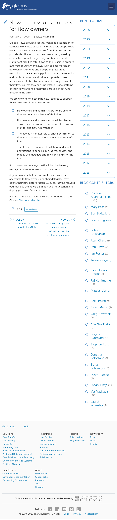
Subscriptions (77, 437)
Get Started (8, 426)
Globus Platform (10, 474)
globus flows (31, 209)
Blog (92, 437)
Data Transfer (9, 437)
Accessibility (91, 514)
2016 (86, 125)
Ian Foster (99, 253)
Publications (46, 457)
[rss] (78, 509)
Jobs (37, 484)
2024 (86, 49)
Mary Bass (99, 207)
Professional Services (51, 454)
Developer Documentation (16, 477)
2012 (86, 163)
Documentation (48, 444)
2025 (86, 39)
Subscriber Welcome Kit (52, 451)
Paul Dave (99, 247)
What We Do (41, 474)
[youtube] (64, 509)
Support (44, 447)
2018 (86, 106)
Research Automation (13, 451)
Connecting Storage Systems (17, 461)
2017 (86, 115)
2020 (86, 87)
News (93, 441)
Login (26, 426)
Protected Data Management (17, 454)
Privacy (77, 514)
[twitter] (50, 509)
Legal (66, 514)
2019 (86, 96)
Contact (39, 487)
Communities (47, 441)
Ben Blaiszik (100, 213)
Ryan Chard (100, 240)
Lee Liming (100, 301)
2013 (86, 153)
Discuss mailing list (29, 200)
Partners (39, 480)
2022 (86, 68)
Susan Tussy (101, 385)
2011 (86, 172)
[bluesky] (71, 509)
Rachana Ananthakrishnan (101, 197)
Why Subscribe (77, 441)
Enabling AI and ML (12, 464)
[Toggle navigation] (111, 6)
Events (93, 444)
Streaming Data (10, 447)
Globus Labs (41, 477)
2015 (86, 134)
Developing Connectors (14, 480)
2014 (86, 144)
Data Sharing (8, 441)
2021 (86, 77)
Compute (7, 444)
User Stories (46, 437)
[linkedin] (57, 509)
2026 (86, 30)
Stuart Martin (101, 307)
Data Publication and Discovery (18, 457)
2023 (86, 58)
